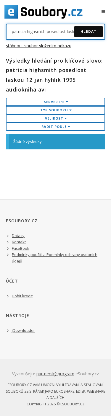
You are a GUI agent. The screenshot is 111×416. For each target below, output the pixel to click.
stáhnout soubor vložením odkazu (38, 45)
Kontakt (19, 241)
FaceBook (20, 248)
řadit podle (54, 126)
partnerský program (55, 373)
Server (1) (55, 101)
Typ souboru (54, 110)
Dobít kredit (22, 295)
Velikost (55, 118)
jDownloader (23, 330)
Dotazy (18, 235)
